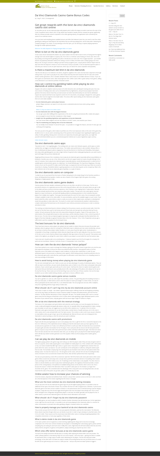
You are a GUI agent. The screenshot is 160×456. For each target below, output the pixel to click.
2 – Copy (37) (112, 23)
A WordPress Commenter (116, 58)
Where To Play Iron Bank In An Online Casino (48, 109)
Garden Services (99, 6)
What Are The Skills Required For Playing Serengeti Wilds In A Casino (53, 48)
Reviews (115, 6)
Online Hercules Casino (41, 140)
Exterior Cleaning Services (83, 6)
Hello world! (112, 60)
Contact (122, 6)
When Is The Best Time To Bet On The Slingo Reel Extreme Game (116, 36)
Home (71, 6)
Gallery (108, 6)
